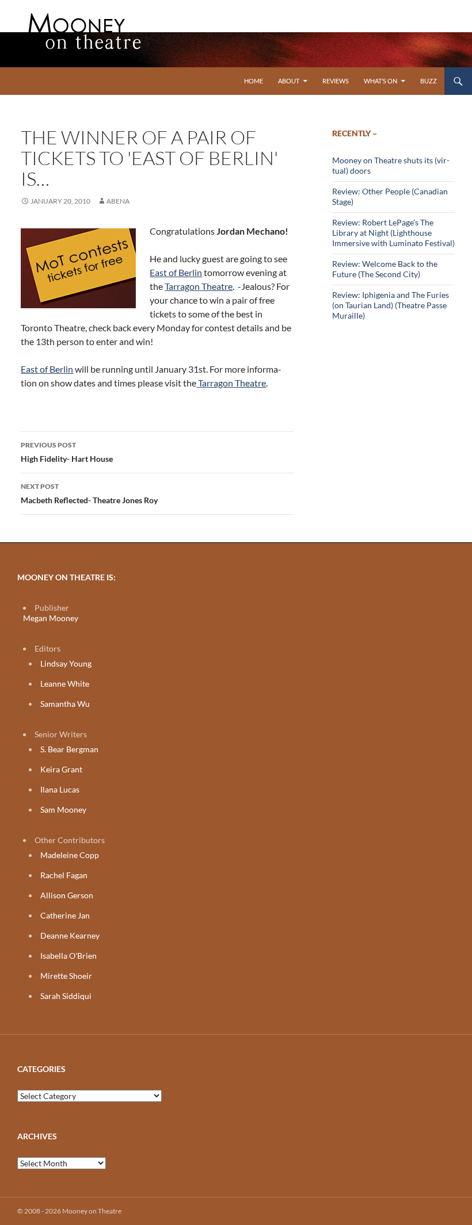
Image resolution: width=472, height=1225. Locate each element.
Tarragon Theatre (199, 286)
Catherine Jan (65, 915)
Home (253, 81)
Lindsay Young (66, 663)
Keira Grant (61, 769)
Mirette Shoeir (66, 976)
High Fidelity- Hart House (67, 452)
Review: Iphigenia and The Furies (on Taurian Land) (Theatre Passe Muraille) (390, 305)
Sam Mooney (63, 809)
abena (118, 201)
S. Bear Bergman (69, 749)
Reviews (335, 81)
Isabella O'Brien (68, 955)
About (288, 81)
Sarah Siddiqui (66, 996)
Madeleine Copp (69, 855)
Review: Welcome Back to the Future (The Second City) (384, 269)
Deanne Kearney (70, 935)
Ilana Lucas (59, 789)
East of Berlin (176, 272)
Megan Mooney (50, 618)
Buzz (428, 81)
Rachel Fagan (63, 875)
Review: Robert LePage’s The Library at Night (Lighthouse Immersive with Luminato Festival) (393, 232)
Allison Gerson (66, 895)
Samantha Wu (65, 704)
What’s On (380, 81)
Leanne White (64, 683)
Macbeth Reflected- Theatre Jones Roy (89, 493)
